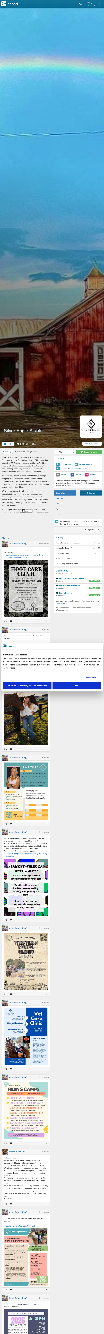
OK (76, 686)
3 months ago (45, 928)
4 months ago (45, 1077)
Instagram (93, 475)
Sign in (99, 5)
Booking (24, 444)
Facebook (78, 475)
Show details (90, 678)
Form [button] (58, 514)
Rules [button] (58, 509)
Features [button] (59, 498)
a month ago (45, 543)
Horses (43, 444)
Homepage (64, 475)
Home (9, 444)
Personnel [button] (60, 504)
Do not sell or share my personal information (27, 686)
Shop (34, 444)
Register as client (90, 452)
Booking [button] (91, 493)
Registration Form (93, 530)
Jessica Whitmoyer (17, 1152)
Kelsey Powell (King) (18, 544)
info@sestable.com (85, 464)
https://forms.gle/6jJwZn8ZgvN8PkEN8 (19, 1226)
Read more (60, 604)
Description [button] (60, 493)
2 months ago (45, 629)
